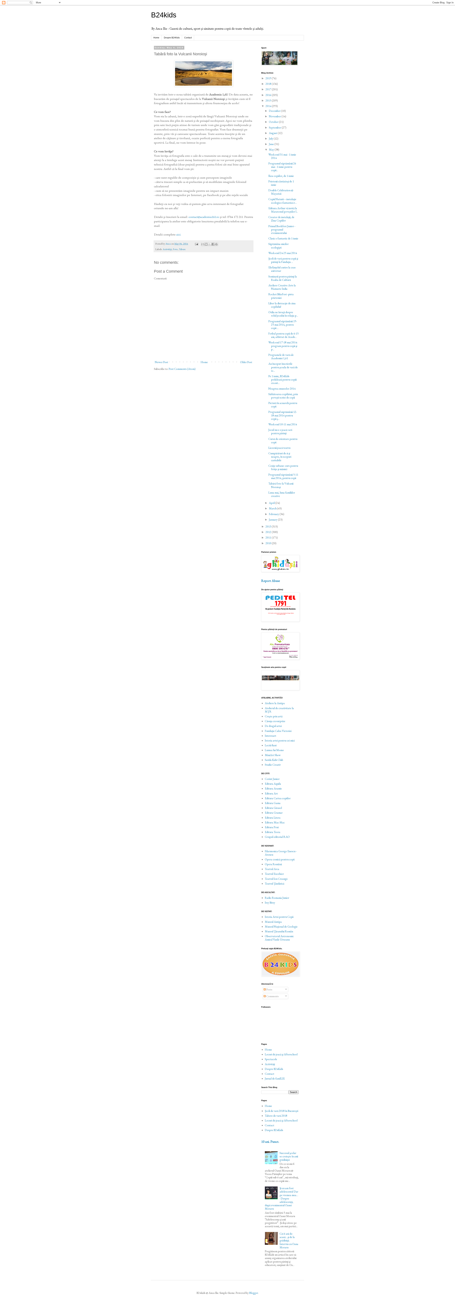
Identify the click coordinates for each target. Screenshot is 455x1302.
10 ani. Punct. (270, 1141)
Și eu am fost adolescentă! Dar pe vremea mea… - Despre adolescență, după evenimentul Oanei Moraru (281, 1198)
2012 (269, 532)
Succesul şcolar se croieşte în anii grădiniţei (289, 1156)
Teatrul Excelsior (274, 874)
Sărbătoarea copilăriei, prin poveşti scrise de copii (283, 395)
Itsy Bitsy (270, 902)
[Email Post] (196, 243)
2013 (269, 526)
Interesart (270, 736)
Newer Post (161, 362)
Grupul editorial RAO (277, 837)
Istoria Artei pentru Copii (279, 917)
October (274, 122)
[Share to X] (209, 244)
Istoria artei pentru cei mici (280, 740)
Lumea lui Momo (274, 750)
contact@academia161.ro (204, 217)
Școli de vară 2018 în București (281, 1111)
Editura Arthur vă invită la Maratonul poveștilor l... (283, 209)
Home (156, 37)
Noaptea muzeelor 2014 (282, 388)
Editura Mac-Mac (275, 822)
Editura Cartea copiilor (278, 798)
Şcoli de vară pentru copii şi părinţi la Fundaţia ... (283, 260)
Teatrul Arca (272, 869)
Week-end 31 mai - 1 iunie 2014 (282, 156)
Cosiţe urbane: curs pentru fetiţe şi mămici (283, 467)
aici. (178, 234)
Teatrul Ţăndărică (274, 883)
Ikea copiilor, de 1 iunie (281, 176)
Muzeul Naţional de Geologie (281, 926)
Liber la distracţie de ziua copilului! (282, 305)
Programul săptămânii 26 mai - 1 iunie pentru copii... (282, 167)
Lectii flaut (271, 745)
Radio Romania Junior (277, 898)
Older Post (246, 362)
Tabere (182, 249)
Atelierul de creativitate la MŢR (279, 709)
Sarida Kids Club (274, 760)
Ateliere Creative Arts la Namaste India (282, 287)
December (275, 111)
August (273, 133)
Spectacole (271, 1059)
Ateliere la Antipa (275, 703)
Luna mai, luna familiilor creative (281, 494)
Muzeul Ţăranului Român (279, 931)
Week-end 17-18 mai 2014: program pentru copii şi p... (283, 346)
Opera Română (273, 864)
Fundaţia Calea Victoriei (278, 731)
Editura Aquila (273, 784)
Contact (188, 37)
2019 (269, 78)
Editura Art (271, 793)
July (271, 138)
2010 (269, 543)
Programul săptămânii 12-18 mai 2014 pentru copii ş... (282, 415)
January (273, 519)
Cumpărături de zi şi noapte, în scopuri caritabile (279, 456)
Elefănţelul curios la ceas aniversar (282, 269)
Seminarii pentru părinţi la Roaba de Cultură (282, 278)
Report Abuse (270, 580)
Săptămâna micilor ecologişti (278, 245)
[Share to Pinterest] (216, 244)
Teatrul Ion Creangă (276, 879)
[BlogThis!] (206, 244)
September (275, 127)
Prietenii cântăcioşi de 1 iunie (281, 183)
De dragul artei (273, 726)
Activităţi (167, 249)
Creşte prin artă (273, 716)
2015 (269, 100)
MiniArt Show (273, 755)
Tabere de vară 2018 (276, 1116)
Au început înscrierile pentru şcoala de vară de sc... (283, 367)
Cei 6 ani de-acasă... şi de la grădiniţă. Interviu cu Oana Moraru (289, 1240)
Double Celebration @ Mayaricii (280, 191)
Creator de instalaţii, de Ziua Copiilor (281, 218)
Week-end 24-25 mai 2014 (282, 253)
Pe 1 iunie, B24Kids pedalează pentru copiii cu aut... (282, 379)
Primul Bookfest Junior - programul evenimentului (281, 229)
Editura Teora (272, 832)
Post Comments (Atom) (182, 369)
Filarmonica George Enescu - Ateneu (281, 852)
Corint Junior (272, 779)
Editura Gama (272, 803)
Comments (272, 996)
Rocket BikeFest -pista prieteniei (281, 295)
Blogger (253, 1293)
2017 (269, 89)
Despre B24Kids (172, 37)
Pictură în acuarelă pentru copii (282, 404)
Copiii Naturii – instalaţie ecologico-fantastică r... (282, 200)
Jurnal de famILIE (275, 1078)
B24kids (163, 15)
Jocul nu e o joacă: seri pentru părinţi (280, 431)
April (272, 503)
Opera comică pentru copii (280, 859)
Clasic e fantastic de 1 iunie (283, 238)
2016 (269, 95)
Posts (269, 989)
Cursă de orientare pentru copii (282, 440)
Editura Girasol (273, 808)
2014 (269, 106)
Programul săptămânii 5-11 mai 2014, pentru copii (283, 476)
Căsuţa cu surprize (275, 721)
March (273, 508)
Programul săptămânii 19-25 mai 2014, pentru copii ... (282, 324)
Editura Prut (272, 827)
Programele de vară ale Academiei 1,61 (281, 356)
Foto (175, 249)
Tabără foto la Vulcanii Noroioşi (280, 485)
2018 (269, 84)
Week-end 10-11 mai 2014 (282, 424)
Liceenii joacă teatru (279, 448)
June (271, 144)
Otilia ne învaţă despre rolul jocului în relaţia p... (283, 313)
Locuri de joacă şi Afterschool (281, 1054)
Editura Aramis (273, 788)
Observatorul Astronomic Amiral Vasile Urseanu (279, 937)
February (274, 514)
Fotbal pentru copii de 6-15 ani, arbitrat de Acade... (283, 335)
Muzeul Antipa (273, 922)
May (272, 149)
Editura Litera (272, 817)
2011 (269, 537)
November (275, 116)
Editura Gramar (274, 813)
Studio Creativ (273, 765)
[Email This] (203, 244)
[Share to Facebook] (213, 244)
